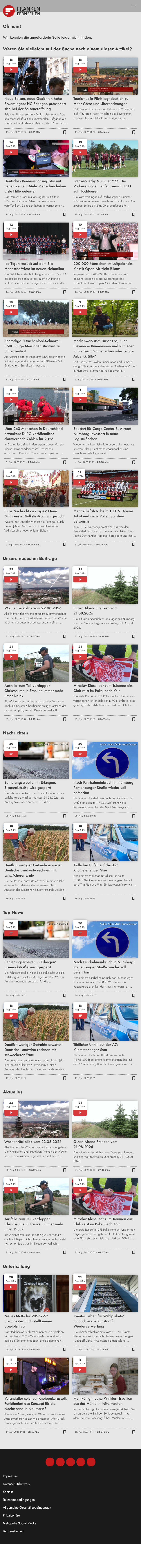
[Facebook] (50, 1462)
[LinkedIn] (80, 1462)
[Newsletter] (91, 1462)
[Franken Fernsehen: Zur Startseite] (22, 11)
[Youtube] (70, 1462)
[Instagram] (60, 1462)
